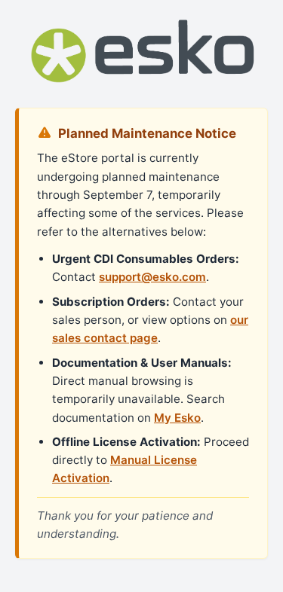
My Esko (177, 417)
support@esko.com (152, 277)
